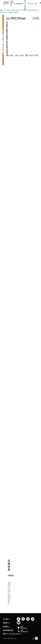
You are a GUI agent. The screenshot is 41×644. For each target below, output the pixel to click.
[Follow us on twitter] (23, 619)
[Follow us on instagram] (32, 619)
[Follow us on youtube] (18, 622)
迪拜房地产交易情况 (25, 4)
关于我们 (6, 619)
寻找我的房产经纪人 (6, 4)
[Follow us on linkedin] (28, 619)
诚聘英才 (6, 623)
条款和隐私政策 (8, 630)
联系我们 (6, 626)
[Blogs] (29, 4)
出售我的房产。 (11, 4)
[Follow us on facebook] (18, 619)
